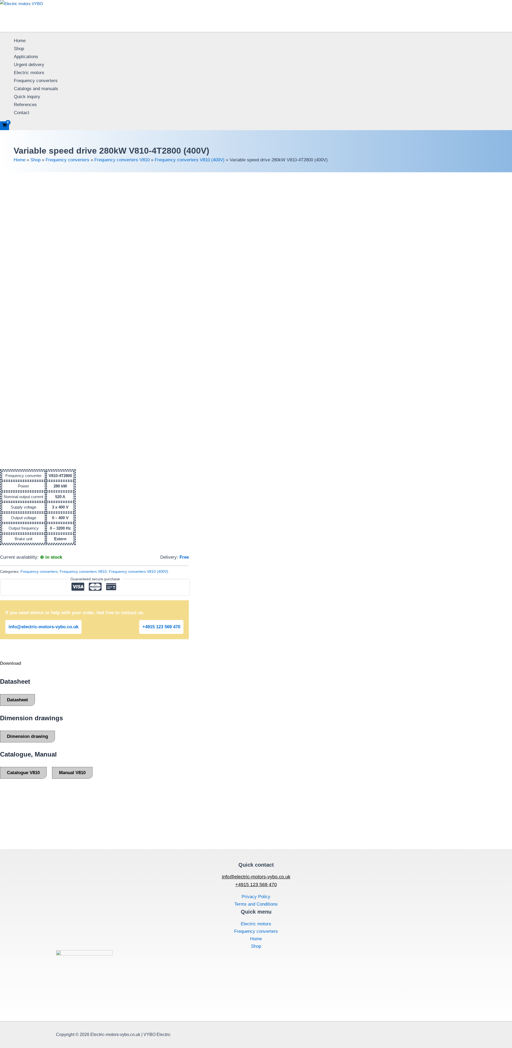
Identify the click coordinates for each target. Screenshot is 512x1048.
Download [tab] (10, 663)
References (25, 104)
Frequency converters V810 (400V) (190, 159)
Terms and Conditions (256, 904)
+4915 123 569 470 (161, 626)
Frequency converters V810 (122, 159)
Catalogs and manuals (36, 88)
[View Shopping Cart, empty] (4, 125)
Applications (26, 56)
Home (20, 40)
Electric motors (29, 72)
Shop (19, 48)
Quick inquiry (27, 96)
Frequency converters (36, 80)
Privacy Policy (256, 896)
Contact (21, 112)
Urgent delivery (29, 64)
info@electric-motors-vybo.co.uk (43, 626)
